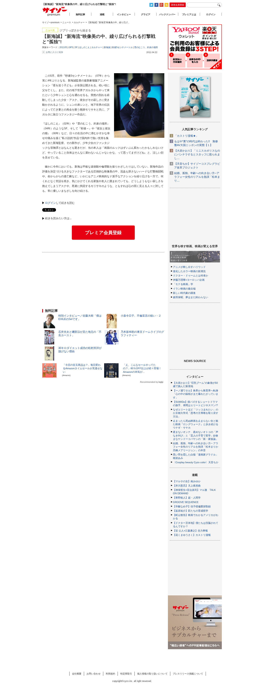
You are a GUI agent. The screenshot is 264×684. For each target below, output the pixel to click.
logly (161, 382)
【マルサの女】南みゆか (187, 481)
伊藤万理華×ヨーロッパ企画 (189, 279)
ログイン (50, 202)
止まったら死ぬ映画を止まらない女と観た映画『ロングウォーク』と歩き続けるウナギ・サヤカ (195, 424)
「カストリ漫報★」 (186, 135)
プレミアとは (189, 14)
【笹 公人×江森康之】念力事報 (190, 530)
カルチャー (96, 47)
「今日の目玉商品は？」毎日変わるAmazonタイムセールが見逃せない (82, 368)
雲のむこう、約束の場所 (146, 47)
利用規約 (110, 673)
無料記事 (80, 14)
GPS (71, 47)
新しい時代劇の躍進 (184, 293)
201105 (63, 47)
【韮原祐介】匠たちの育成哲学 (190, 510)
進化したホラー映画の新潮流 (189, 271)
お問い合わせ (94, 673)
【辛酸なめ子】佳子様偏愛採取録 (192, 506)
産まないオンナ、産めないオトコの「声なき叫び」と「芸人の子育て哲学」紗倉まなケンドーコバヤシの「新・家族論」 (195, 435)
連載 (102, 14)
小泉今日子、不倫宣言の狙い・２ (141, 315)
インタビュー (124, 14)
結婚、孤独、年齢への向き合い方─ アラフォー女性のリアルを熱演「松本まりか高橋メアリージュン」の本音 (195, 447)
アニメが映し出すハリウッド (189, 266)
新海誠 (107, 47)
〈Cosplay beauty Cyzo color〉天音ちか (195, 462)
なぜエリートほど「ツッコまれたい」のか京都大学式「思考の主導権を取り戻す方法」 (195, 413)
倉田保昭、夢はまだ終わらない (190, 297)
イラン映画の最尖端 (184, 288)
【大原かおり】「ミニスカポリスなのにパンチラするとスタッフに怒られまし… (197, 154)
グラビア (145, 14)
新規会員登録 (177, 5)
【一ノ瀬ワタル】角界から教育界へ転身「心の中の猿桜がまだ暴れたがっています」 (195, 394)
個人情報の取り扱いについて (152, 673)
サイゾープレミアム (55, 11)
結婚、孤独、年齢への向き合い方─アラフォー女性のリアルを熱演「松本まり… (197, 176)
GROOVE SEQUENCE (185, 502)
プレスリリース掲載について (188, 673)
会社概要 (76, 673)
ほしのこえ (84, 47)
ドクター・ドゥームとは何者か (190, 275)
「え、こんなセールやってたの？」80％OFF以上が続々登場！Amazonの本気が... (142, 368)
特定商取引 (126, 673)
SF (76, 47)
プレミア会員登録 (103, 232)
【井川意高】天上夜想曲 (187, 485)
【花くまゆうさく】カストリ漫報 (192, 534)
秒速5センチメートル (122, 47)
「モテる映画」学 (183, 284)
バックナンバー (167, 14)
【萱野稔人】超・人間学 (187, 497)
